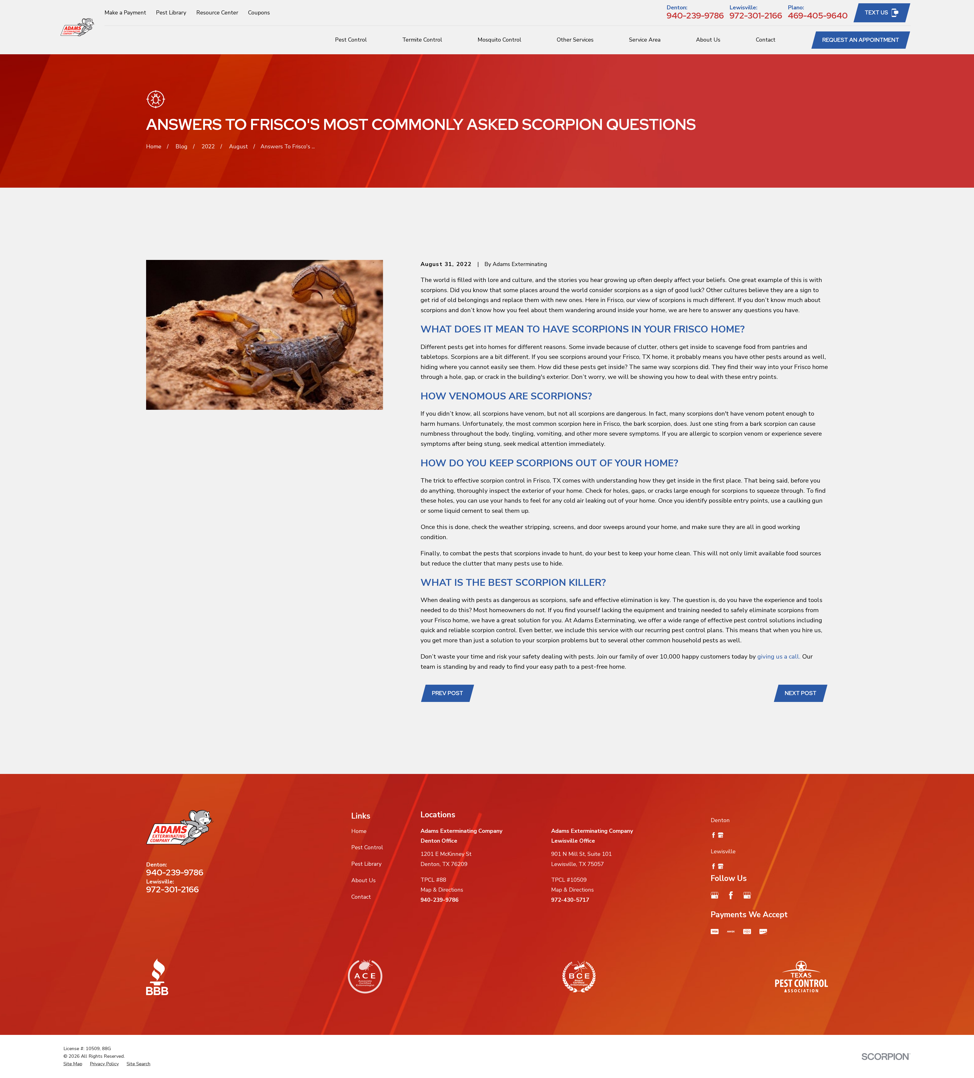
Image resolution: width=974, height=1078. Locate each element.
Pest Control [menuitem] (351, 40)
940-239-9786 (695, 15)
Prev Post (447, 693)
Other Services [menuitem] (575, 40)
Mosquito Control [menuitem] (499, 40)
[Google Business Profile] (715, 895)
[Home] (77, 27)
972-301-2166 (755, 15)
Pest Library (171, 12)
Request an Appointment (860, 40)
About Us (363, 880)
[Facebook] (731, 895)
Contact (361, 897)
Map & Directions (442, 890)
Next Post (800, 693)
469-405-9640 (818, 15)
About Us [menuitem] (708, 40)
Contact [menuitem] (765, 40)
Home (359, 831)
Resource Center (217, 12)
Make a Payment (125, 12)
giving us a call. (779, 656)
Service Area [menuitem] (644, 40)
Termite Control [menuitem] (422, 40)
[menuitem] (72, 1064)
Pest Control (367, 847)
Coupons (259, 12)
